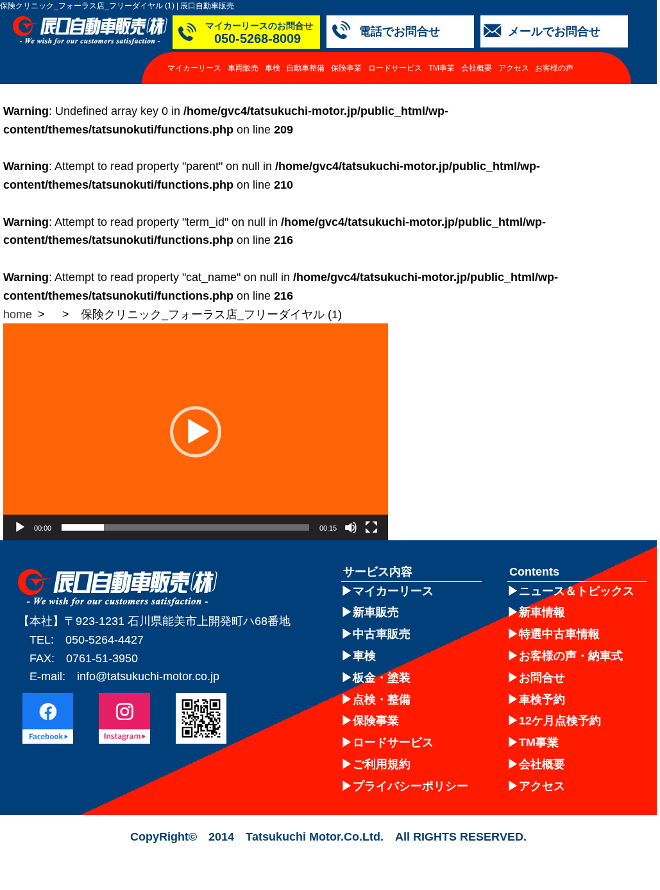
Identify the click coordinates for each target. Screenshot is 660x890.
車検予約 (542, 699)
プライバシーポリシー (410, 786)
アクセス (513, 68)
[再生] (19, 527)
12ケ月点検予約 (560, 720)
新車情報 (542, 612)
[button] (195, 432)
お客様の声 (554, 68)
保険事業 (346, 68)
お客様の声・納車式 (571, 655)
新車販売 (376, 612)
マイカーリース (194, 68)
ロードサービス (395, 68)
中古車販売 (381, 634)
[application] (195, 431)
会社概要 (476, 68)
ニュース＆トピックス (576, 591)
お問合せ (542, 677)
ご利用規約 (381, 764)
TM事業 (441, 68)
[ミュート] (350, 527)
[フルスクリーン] (371, 527)
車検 (272, 68)
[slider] (185, 527)
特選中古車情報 (559, 634)
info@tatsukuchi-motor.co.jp (148, 676)
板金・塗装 (381, 677)
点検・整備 (381, 699)
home (17, 314)
